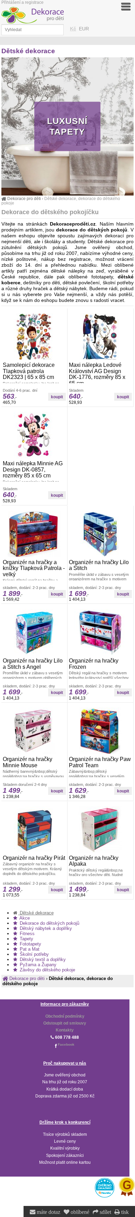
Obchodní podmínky (64, 1016)
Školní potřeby (33, 954)
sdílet (104, 1212)
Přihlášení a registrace (22, 2)
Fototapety (29, 944)
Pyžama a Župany (37, 964)
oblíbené (79, 1212)
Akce (24, 918)
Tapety (25, 938)
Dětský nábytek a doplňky (45, 928)
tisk (124, 1212)
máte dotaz (47, 1212)
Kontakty (65, 1030)
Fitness (26, 933)
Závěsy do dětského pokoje (46, 969)
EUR (84, 28)
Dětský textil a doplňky (42, 959)
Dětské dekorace (36, 912)
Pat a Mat (28, 949)
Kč (73, 28)
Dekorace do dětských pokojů (48, 923)
